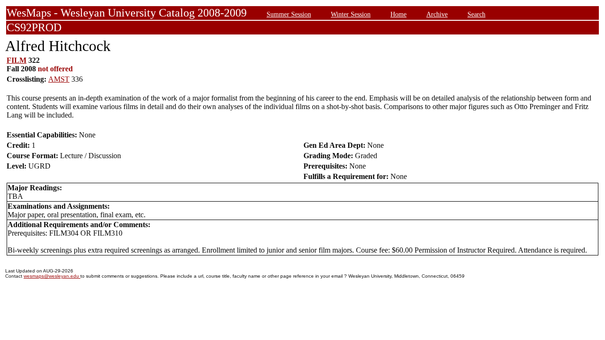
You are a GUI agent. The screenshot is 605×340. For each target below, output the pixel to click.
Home (398, 14)
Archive (437, 14)
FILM (16, 60)
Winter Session (351, 14)
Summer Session (289, 14)
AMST (58, 79)
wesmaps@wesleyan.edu (52, 276)
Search (476, 14)
